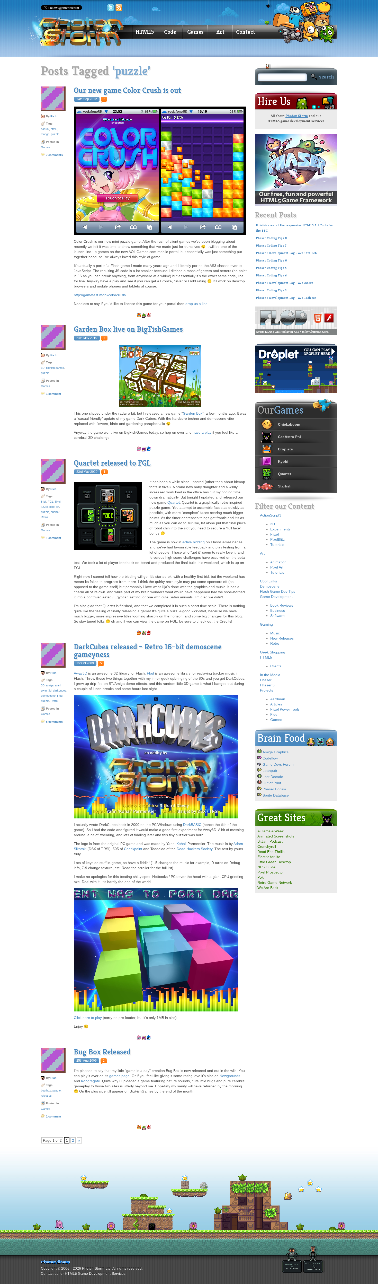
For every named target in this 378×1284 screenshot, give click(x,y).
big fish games (55, 367)
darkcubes (59, 690)
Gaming (266, 624)
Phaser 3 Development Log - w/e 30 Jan (284, 283)
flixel (57, 501)
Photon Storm (296, 115)
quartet (55, 511)
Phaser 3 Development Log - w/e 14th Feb (286, 253)
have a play (202, 432)
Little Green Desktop (274, 862)
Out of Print (272, 783)
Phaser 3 (267, 685)
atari (57, 685)
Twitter (110, 7)
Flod (59, 695)
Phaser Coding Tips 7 (271, 245)
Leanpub (270, 770)
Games (195, 31)
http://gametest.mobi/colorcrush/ (100, 295)
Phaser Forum (274, 789)
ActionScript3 (270, 515)
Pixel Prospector (270, 872)
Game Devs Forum (278, 764)
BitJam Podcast (270, 841)
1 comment (53, 393)
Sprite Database (276, 795)
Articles (276, 704)
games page (119, 1076)
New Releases (282, 638)
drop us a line (196, 304)
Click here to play (88, 1018)
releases (46, 1095)
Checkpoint (133, 849)
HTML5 (145, 31)
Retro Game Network (274, 882)
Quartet (173, 502)
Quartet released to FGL (112, 463)
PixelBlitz (277, 539)
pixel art (54, 506)
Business (277, 610)
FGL (50, 501)
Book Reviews (281, 605)
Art (220, 31)
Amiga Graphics (276, 752)
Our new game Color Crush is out (127, 90)
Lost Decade (273, 777)
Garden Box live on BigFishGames (128, 329)
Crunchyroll (266, 846)
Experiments (280, 529)
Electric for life (268, 857)
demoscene (48, 695)
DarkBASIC (192, 825)
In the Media (270, 675)
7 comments (54, 154)
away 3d (46, 690)
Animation (278, 562)
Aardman (277, 699)
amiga (49, 685)
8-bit (43, 501)
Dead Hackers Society (194, 849)
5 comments (54, 721)
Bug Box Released (102, 1052)
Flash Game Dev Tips (277, 591)
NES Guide (266, 867)
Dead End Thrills (270, 852)
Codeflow (270, 758)
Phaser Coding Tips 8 (271, 238)
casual (45, 128)
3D (42, 367)
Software (277, 616)
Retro (44, 517)
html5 (54, 128)
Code (170, 31)
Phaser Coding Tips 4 (271, 275)
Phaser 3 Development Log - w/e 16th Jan (286, 298)
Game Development (276, 597)
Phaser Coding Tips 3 (271, 290)
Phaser (266, 680)
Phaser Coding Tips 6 (271, 260)
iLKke (44, 506)
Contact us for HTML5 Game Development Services (83, 1273)
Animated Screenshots (275, 836)
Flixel (274, 534)
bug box (46, 1090)
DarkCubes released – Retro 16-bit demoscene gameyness (148, 650)
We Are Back (267, 888)
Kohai (181, 844)
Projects (266, 690)
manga (45, 134)
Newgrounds (230, 1076)
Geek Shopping (272, 652)
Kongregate (90, 1081)
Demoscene (270, 586)
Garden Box (192, 413)
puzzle (55, 134)
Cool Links (268, 581)
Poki (260, 877)
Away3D (80, 673)
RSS (119, 7)
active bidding (193, 542)
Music (275, 633)
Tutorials (277, 545)
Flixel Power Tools (285, 709)
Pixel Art (276, 567)
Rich (53, 116)
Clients (275, 666)
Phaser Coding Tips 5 (271, 268)
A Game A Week (270, 831)
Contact (245, 31)
